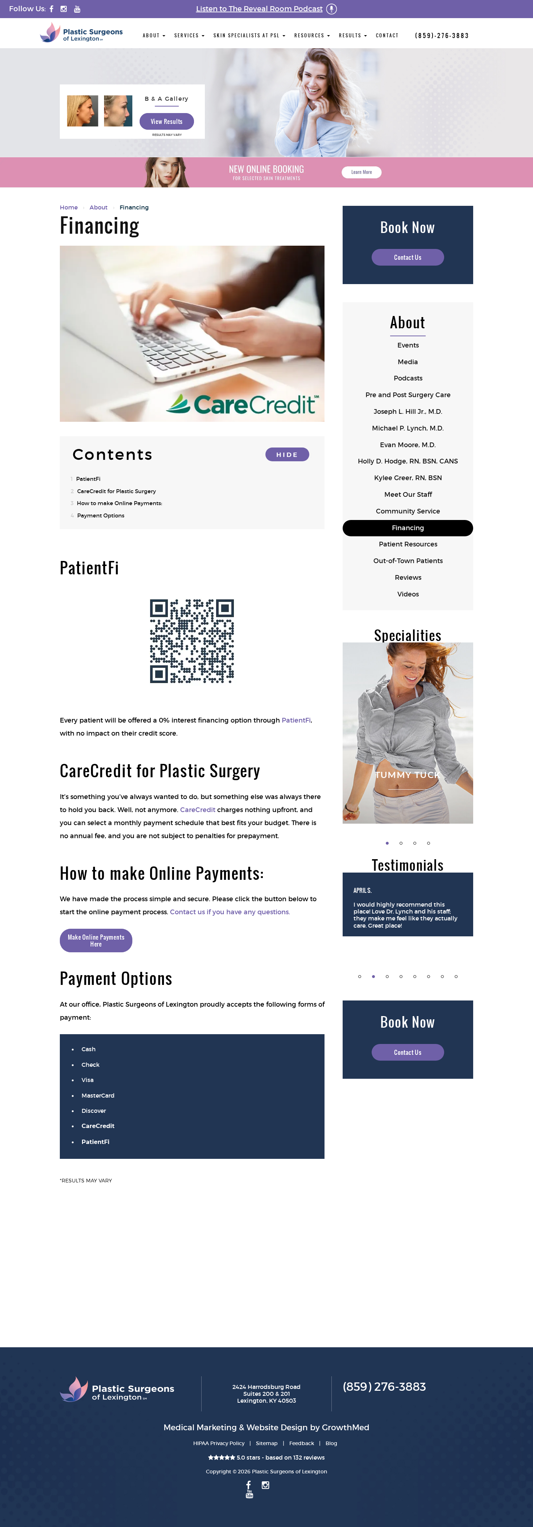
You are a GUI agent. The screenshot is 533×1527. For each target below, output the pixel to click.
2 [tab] (401, 843)
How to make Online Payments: (116, 503)
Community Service (408, 511)
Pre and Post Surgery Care (408, 395)
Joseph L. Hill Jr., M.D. (408, 412)
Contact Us (408, 257)
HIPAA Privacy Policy (218, 1443)
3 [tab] (414, 843)
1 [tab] (387, 843)
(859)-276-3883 (442, 35)
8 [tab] (456, 976)
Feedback (301, 1443)
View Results (167, 121)
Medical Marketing (200, 1427)
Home (69, 207)
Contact (387, 35)
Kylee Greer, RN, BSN (408, 478)
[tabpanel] (408, 733)
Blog (331, 1443)
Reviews (408, 578)
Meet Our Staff (408, 495)
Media (408, 362)
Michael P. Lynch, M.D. (408, 428)
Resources (310, 35)
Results (351, 35)
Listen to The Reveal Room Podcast (259, 8)
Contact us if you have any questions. (230, 912)
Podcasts (408, 378)
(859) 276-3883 (384, 1387)
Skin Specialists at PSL (248, 35)
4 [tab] (428, 843)
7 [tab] (442, 976)
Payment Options (97, 515)
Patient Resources (408, 544)
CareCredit (197, 810)
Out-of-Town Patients (408, 561)
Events (408, 345)
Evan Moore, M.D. (408, 445)
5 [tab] (414, 976)
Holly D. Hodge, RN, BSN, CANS (408, 461)
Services (187, 35)
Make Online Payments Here (96, 940)
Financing (408, 528)
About (152, 35)
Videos (408, 594)
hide (287, 454)
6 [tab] (428, 976)
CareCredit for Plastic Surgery (113, 491)
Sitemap (267, 1443)
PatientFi (85, 478)
